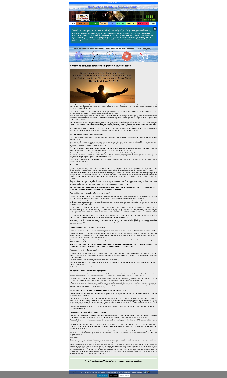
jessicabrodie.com (78, 350)
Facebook (75, 351)
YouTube (119, 350)
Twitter (81, 351)
